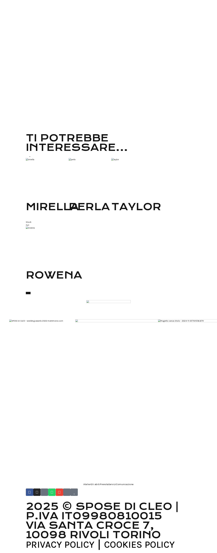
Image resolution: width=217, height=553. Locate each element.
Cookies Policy (139, 544)
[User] (66, 492)
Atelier (87, 484)
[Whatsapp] (52, 492)
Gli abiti (95, 484)
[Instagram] (37, 492)
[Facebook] (29, 492)
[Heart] (74, 492)
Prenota (104, 484)
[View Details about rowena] (26, 266)
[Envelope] (59, 492)
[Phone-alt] (44, 492)
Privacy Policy (60, 544)
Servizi (112, 484)
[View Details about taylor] (112, 198)
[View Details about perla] (69, 198)
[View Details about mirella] (26, 198)
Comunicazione (124, 484)
